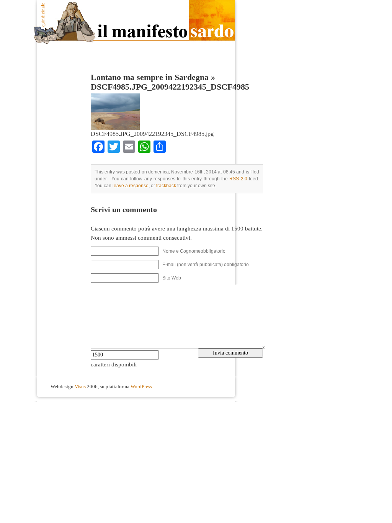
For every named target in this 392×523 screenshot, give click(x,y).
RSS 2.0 (238, 178)
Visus (80, 386)
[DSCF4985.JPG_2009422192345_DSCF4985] (115, 128)
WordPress (141, 386)
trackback (166, 185)
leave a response (131, 185)
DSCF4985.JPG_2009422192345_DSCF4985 (170, 87)
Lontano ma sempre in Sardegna (150, 77)
